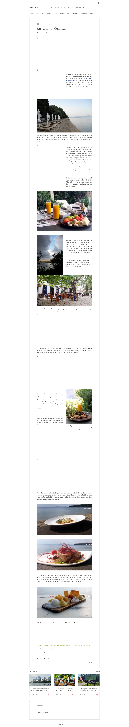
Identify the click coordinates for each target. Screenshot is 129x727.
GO (42, 13)
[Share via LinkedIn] (45, 658)
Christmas (48, 13)
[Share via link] (48, 658)
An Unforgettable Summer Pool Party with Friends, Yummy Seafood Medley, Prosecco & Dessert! (64, 689)
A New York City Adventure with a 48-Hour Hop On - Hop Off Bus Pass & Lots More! (40, 689)
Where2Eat (75, 13)
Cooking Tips (84, 13)
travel (39, 649)
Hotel (64, 649)
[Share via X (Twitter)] (41, 658)
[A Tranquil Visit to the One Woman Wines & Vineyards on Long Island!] (89, 680)
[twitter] (96, 3)
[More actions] (91, 24)
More (91, 13)
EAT (38, 13)
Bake (68, 13)
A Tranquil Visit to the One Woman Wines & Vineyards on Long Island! (88, 689)
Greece (45, 649)
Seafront (58, 649)
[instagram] (98, 3)
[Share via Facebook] (37, 658)
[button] (97, 13)
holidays (51, 649)
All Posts (31, 13)
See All (98, 671)
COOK (55, 13)
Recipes (62, 13)
